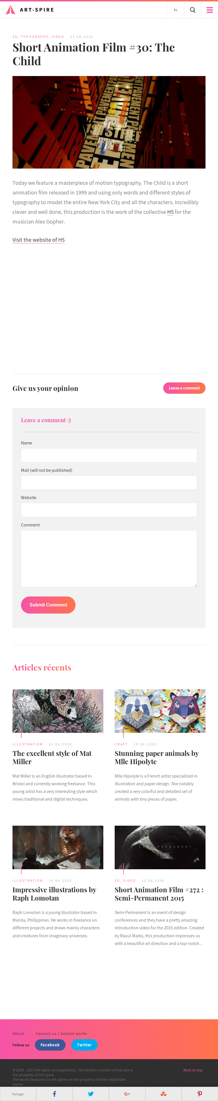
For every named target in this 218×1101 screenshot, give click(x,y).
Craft (121, 744)
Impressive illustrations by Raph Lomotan (54, 893)
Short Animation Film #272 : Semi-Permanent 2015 (159, 893)
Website (28, 497)
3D (15, 36)
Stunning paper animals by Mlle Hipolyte (156, 757)
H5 (170, 212)
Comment (30, 525)
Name (26, 443)
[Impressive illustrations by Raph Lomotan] (57, 848)
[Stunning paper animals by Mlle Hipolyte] (160, 712)
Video (58, 36)
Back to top (193, 1070)
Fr (175, 10)
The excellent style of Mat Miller (51, 757)
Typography (35, 36)
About (18, 1033)
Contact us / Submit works (61, 1033)
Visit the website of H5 (38, 239)
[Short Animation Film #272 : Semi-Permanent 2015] (160, 848)
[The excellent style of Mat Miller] (57, 712)
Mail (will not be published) (46, 470)
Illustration (27, 744)
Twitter (84, 1044)
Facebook (50, 1044)
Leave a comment (184, 388)
